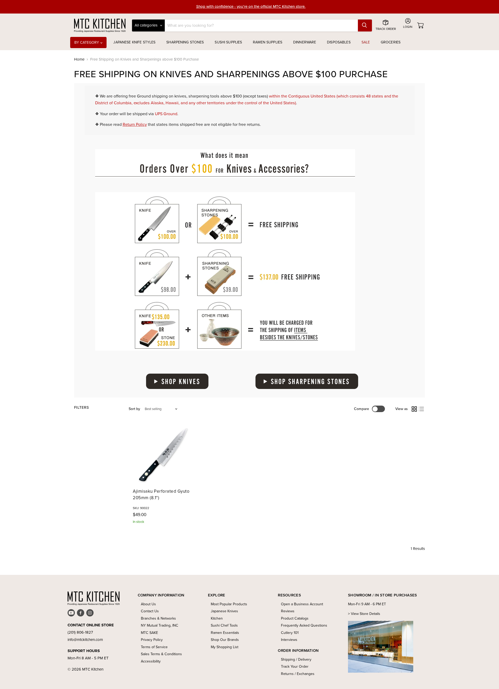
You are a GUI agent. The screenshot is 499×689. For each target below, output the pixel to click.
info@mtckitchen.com (85, 639)
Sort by (134, 409)
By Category (87, 42)
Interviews (289, 639)
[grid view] (414, 409)
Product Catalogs (294, 618)
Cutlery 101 (290, 632)
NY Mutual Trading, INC (159, 625)
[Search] (365, 25)
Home (79, 59)
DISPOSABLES (339, 42)
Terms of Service (154, 647)
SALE (366, 42)
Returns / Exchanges (297, 674)
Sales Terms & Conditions (161, 654)
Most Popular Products (229, 604)
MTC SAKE (149, 632)
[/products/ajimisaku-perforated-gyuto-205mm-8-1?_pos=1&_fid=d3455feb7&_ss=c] (164, 454)
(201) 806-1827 (80, 632)
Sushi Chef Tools (224, 625)
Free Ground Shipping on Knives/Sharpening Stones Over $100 (251, 9)
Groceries (390, 42)
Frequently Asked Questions (304, 625)
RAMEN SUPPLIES (267, 42)
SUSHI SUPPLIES (228, 42)
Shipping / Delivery (296, 659)
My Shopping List (224, 647)
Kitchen (217, 618)
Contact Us (150, 611)
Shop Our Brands (225, 639)
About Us (148, 604)
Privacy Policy (152, 639)
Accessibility (151, 661)
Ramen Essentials (225, 632)
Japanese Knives (224, 611)
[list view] (421, 409)
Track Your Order (294, 666)
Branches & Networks (158, 618)
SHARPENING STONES (185, 42)
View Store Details (365, 613)
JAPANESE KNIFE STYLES (134, 42)
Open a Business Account (302, 604)
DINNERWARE (304, 42)
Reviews (287, 611)
